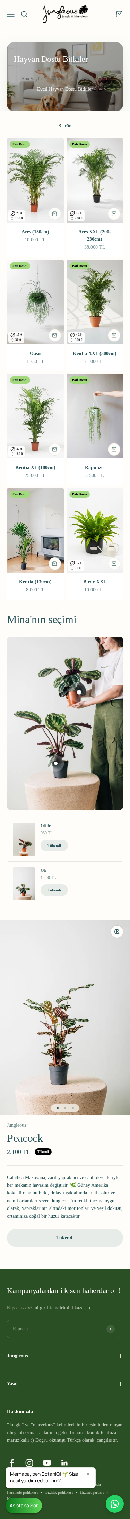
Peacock (25, 1138)
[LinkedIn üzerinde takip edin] (64, 1463)
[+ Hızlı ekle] (55, 214)
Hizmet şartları (92, 1492)
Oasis (35, 353)
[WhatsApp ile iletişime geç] (115, 1504)
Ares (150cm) (35, 232)
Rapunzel (95, 467)
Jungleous (16, 1125)
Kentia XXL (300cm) (94, 353)
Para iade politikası (22, 1492)
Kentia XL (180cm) (35, 467)
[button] (51, 1477)
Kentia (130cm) (35, 581)
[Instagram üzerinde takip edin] (29, 1463)
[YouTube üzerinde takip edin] (47, 1463)
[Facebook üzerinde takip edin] (11, 1463)
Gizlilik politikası (59, 1492)
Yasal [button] (12, 1383)
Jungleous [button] (17, 1355)
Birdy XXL (94, 581)
